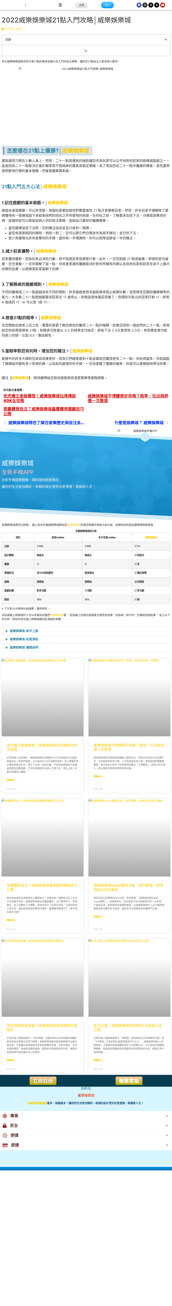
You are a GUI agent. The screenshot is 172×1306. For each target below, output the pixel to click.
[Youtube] (162, 5)
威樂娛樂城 (75, 150)
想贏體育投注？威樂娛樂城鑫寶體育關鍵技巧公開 (43, 411)
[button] (60, 5)
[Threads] (150, 5)
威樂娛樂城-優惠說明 (24, 647)
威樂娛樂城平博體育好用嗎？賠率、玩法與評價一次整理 (128, 398)
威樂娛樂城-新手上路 (24, 631)
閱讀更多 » (12, 780)
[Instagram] (144, 5)
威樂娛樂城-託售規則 (24, 639)
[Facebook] (139, 5)
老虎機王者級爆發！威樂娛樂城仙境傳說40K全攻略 (39, 398)
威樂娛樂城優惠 (37, 1103)
